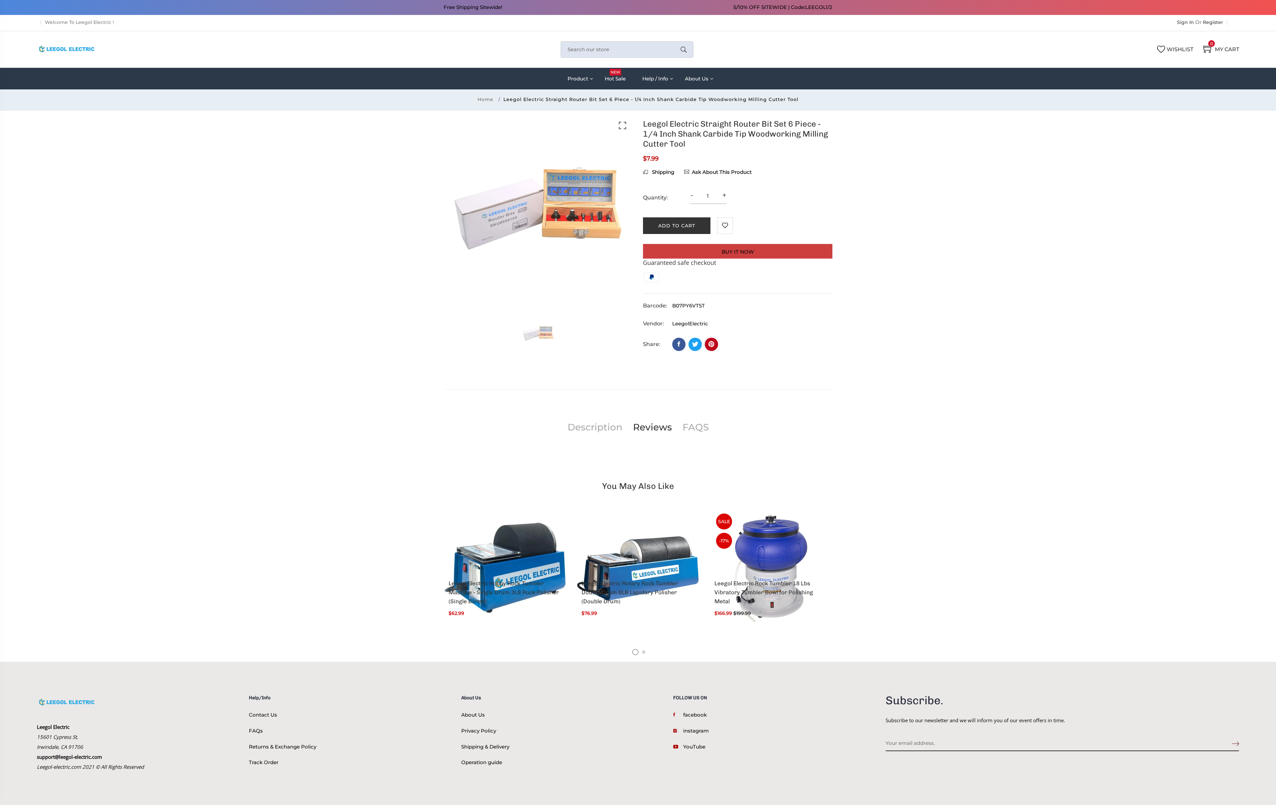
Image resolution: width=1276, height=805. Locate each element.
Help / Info (655, 78)
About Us (696, 78)
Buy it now (738, 252)
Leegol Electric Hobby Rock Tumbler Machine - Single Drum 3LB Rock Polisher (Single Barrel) (504, 592)
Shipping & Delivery (485, 747)
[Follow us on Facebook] (679, 344)
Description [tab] (595, 427)
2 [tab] (643, 652)
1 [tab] (635, 652)
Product (578, 78)
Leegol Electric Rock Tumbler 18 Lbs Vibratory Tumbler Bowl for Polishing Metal (763, 592)
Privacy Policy (478, 731)
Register (1213, 22)
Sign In (1185, 22)
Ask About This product (722, 172)
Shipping (662, 172)
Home (485, 99)
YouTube (694, 747)
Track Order (263, 762)
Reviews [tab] (652, 427)
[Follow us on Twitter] (695, 344)
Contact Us (263, 715)
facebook (695, 715)
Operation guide (481, 762)
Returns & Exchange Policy (282, 747)
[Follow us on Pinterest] (711, 344)
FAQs (256, 731)
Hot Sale (615, 76)
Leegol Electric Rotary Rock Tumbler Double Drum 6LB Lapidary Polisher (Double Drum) (630, 592)
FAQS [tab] (696, 427)
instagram (696, 731)
